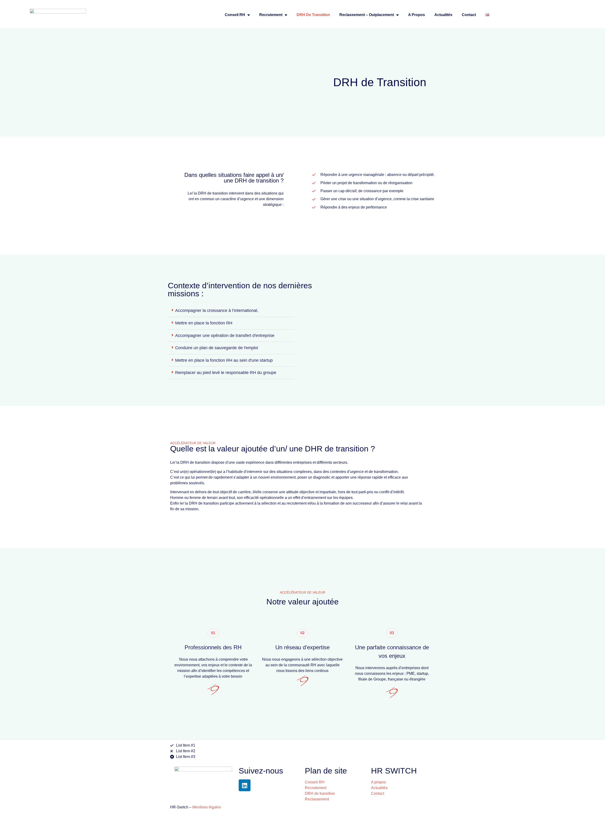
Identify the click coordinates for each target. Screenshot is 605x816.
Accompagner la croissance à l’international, (216, 310)
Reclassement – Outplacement (366, 15)
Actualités (443, 15)
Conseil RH (235, 15)
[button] (231, 311)
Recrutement (270, 15)
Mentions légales (206, 807)
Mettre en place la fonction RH (203, 323)
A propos (416, 15)
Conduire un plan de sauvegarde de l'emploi (216, 347)
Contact (469, 15)
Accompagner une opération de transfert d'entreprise (224, 335)
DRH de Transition (313, 15)
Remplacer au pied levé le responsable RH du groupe (225, 372)
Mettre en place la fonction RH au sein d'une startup (224, 360)
